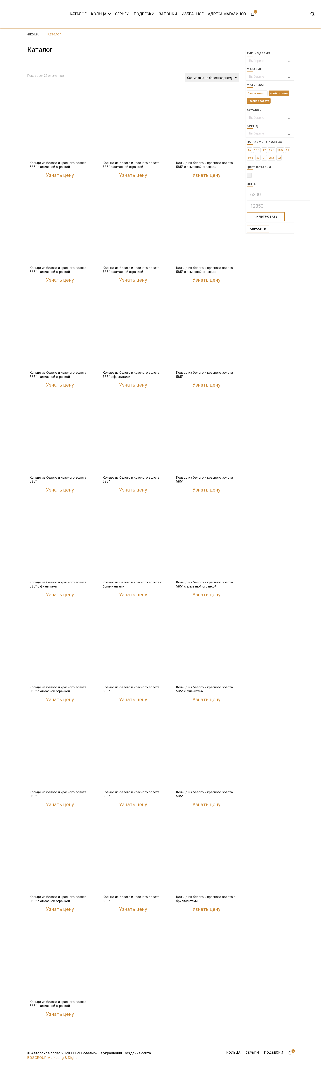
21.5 (271, 157)
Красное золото (258, 101)
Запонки (168, 14)
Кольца (98, 14)
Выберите (256, 61)
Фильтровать (266, 216)
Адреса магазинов (227, 14)
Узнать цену (60, 175)
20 (257, 157)
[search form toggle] (312, 14)
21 (264, 157)
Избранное (192, 14)
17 (264, 150)
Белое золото (257, 93)
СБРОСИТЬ (258, 228)
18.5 (280, 150)
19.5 (250, 157)
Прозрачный (251, 176)
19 (287, 150)
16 (249, 150)
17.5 (271, 150)
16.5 (256, 150)
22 (279, 157)
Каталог (78, 14)
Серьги (122, 14)
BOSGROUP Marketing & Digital (52, 1057)
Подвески (144, 14)
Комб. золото (279, 93)
